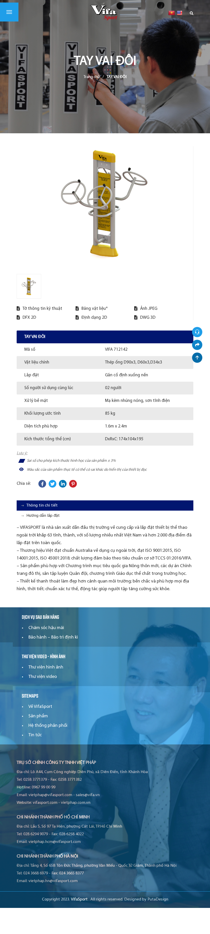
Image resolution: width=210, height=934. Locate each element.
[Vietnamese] (171, 13)
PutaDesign (158, 899)
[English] (179, 13)
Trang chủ (91, 77)
